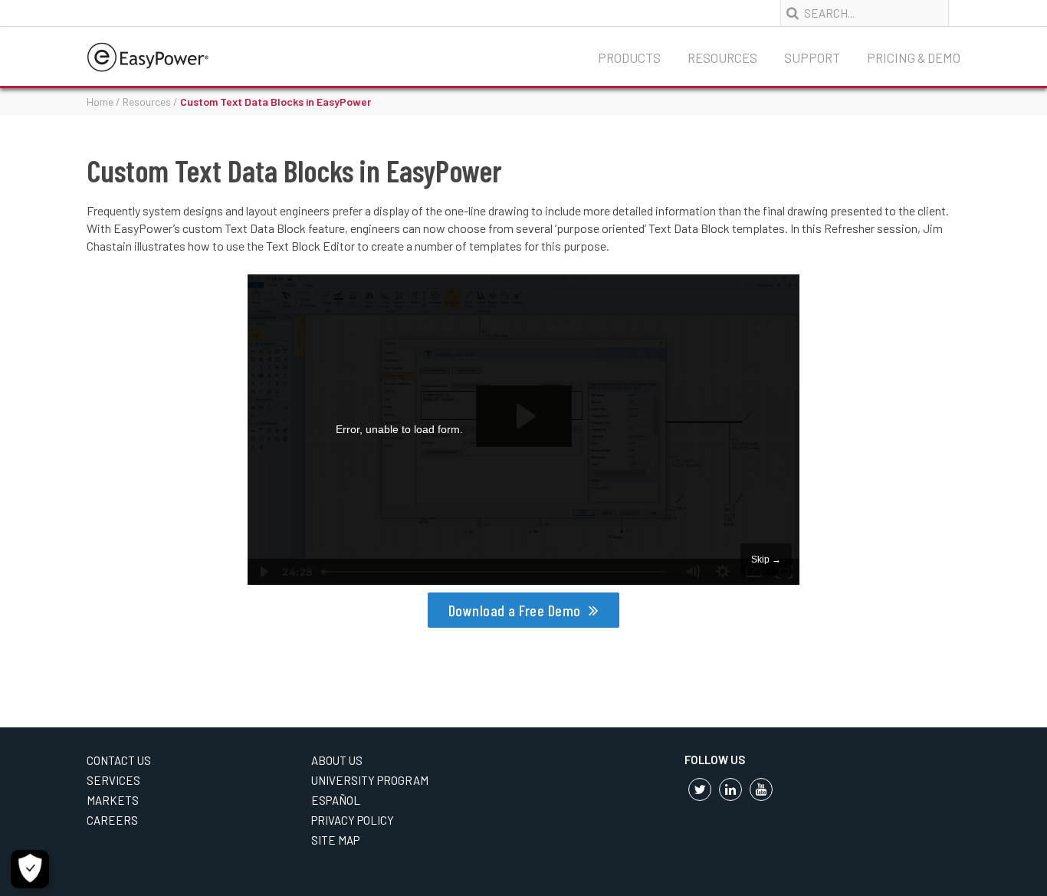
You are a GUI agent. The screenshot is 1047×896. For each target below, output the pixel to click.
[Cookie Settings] (30, 869)
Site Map (335, 840)
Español (335, 800)
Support (812, 57)
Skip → (766, 559)
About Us (337, 760)
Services (113, 780)
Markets (113, 800)
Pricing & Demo (913, 57)
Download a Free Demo (514, 610)
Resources (722, 57)
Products (629, 57)
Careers (112, 820)
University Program (369, 780)
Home (100, 101)
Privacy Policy (352, 820)
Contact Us (119, 760)
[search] (794, 14)
